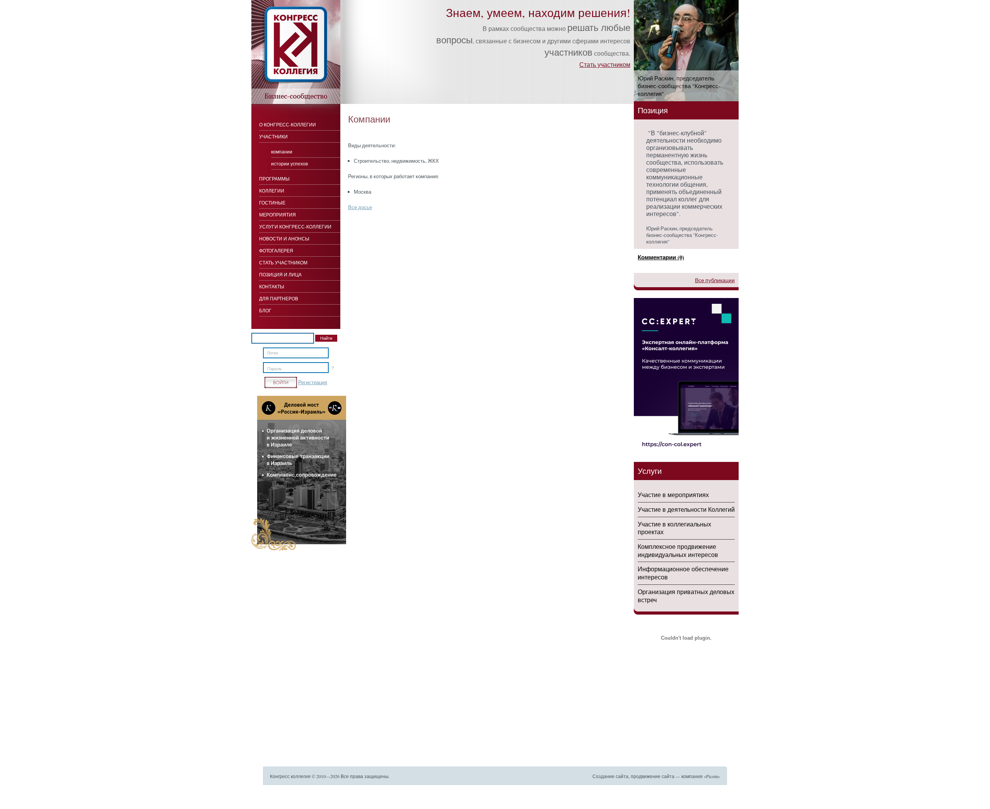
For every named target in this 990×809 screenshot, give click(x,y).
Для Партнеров (278, 298)
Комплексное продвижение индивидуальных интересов (678, 550)
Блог (265, 310)
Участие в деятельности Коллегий (686, 509)
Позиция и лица (280, 274)
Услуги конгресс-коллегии (295, 226)
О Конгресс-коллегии (287, 124)
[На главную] (295, 102)
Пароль (274, 368)
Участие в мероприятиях (673, 495)
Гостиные (272, 202)
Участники (273, 136)
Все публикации (715, 280)
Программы (274, 178)
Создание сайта (610, 776)
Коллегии (271, 190)
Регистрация (312, 382)
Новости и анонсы (284, 238)
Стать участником (604, 64)
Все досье (360, 207)
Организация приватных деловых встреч (686, 596)
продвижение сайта (652, 776)
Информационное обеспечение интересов (683, 573)
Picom (712, 776)
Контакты (271, 286)
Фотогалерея (276, 250)
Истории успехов (289, 163)
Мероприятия (277, 214)
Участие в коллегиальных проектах (674, 528)
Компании (281, 151)
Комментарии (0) (661, 257)
